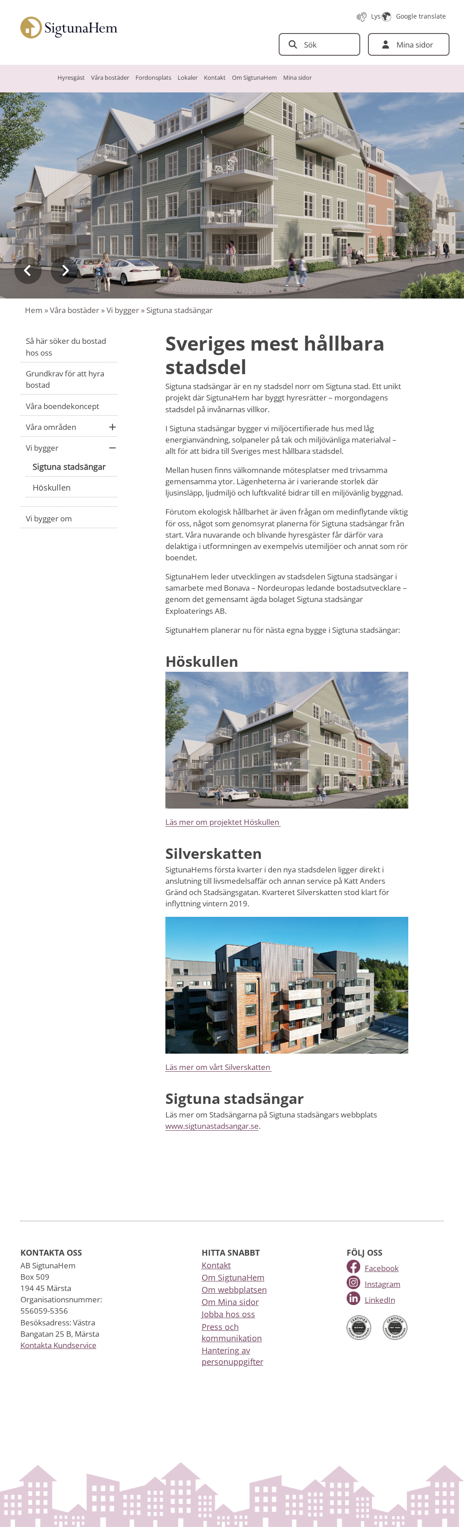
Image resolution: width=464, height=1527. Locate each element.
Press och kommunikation (232, 1332)
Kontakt (215, 77)
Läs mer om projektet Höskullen (223, 822)
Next (64, 270)
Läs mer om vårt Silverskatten (218, 1067)
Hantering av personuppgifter (232, 1356)
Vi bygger (122, 310)
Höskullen (52, 487)
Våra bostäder (110, 77)
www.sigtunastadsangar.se (212, 1126)
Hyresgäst (71, 77)
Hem (34, 310)
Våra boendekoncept (62, 406)
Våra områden (51, 427)
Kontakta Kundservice (58, 1345)
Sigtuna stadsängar (69, 466)
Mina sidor (297, 77)
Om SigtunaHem (254, 77)
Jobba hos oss (228, 1314)
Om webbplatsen (234, 1289)
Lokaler (188, 77)
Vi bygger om (49, 518)
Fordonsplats (153, 77)
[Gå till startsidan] (69, 27)
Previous (28, 270)
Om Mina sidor (230, 1301)
